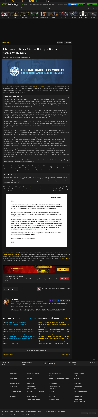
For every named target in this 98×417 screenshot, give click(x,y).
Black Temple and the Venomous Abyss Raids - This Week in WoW (55, 329)
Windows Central (24, 168)
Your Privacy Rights (50, 411)
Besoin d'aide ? (9, 411)
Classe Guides (13, 376)
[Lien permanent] (16, 289)
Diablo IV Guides (79, 373)
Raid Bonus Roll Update (11, 343)
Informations (6, 8)
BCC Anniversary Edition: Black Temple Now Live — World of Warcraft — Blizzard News (20, 334)
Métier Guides (14, 386)
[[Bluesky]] (5, 289)
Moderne (16, 1)
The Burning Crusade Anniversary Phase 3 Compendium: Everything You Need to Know (55, 336)
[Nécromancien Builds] (80, 391)
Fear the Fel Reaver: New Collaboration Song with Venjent (55, 324)
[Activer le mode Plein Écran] (88, 8)
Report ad (94, 359)
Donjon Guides (31, 381)
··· (44, 1)
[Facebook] (9, 289)
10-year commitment (63, 258)
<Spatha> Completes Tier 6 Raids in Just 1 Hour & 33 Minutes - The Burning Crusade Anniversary (55, 331)
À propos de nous (31, 411)
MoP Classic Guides (33, 373)
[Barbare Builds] (78, 386)
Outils (3, 364)
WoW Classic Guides (55, 373)
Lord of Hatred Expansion (81, 376)
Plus (75, 364)
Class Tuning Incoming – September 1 (15, 322)
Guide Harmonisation (55, 376)
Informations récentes (48, 318)
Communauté (43, 8)
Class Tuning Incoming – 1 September (15, 324)
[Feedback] (93, 8)
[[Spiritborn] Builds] (79, 402)
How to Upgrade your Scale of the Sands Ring (52, 322)
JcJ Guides (52, 391)
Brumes (40, 1)
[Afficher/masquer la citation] (68, 97)
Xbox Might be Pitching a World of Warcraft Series (53, 327)
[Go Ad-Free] (53, 8)
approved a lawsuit (38, 86)
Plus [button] (60, 8)
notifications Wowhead (53, 290)
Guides (34, 8)
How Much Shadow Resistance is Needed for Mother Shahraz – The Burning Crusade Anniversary (55, 343)
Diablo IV (52, 1)
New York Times (30, 166)
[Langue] (96, 8)
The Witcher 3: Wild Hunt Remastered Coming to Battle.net (55, 341)
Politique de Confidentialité (16, 414)
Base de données (18, 8)
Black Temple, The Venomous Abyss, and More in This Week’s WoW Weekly (20, 331)
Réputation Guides (32, 389)
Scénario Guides (31, 394)
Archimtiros (27, 57)
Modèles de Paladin (79, 394)
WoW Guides (13, 373)
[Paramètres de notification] (91, 8)
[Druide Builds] (78, 389)
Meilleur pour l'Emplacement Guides (59, 378)
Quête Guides (31, 386)
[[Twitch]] (50, 300)
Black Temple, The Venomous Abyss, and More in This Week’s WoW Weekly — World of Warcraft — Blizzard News (20, 327)
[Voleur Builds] (78, 396)
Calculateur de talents (16, 391)
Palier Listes (13, 394)
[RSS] (95, 413)
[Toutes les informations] (3, 1)
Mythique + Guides (15, 383)
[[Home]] (10, 4)
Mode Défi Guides (32, 396)
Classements (31, 402)
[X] (84, 413)
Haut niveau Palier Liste (80, 381)
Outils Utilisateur (19, 411)
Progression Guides (15, 381)
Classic (26, 1)
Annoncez (40, 411)
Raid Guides (13, 389)
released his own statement (32, 187)
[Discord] (53, 300)
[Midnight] (13, 396)
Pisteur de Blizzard (12, 318)
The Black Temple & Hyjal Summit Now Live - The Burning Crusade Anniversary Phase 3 (55, 334)
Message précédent (8, 354)
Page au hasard (61, 411)
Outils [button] (28, 8)
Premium (4, 414)
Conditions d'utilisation (32, 414)
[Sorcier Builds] (78, 399)
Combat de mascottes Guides (35, 391)
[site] (39, 289)
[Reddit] (13, 289)
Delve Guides (13, 378)
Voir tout (33, 318)
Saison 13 (76, 378)
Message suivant (66, 354)
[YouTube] (55, 300)
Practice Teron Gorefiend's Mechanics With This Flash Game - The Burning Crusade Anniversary (55, 338)
